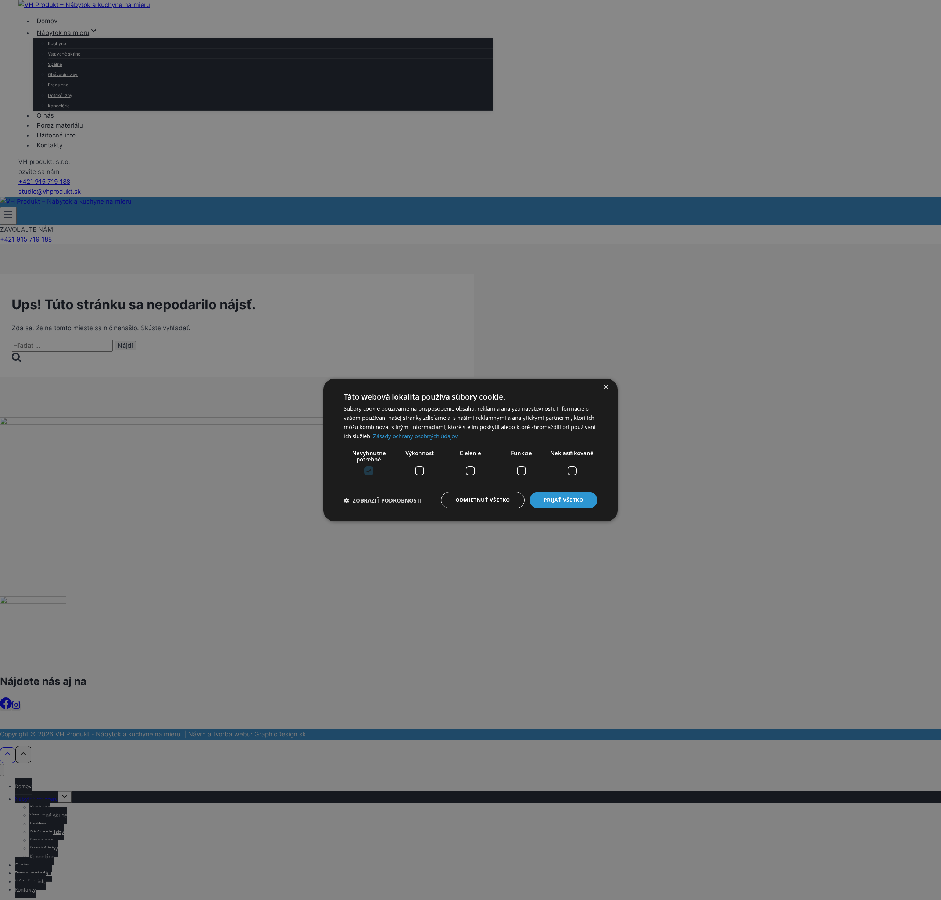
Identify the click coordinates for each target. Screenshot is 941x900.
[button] (383, 500)
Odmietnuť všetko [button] (482, 499)
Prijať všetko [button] (563, 499)
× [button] (605, 387)
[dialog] (470, 450)
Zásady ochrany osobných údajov (415, 436)
